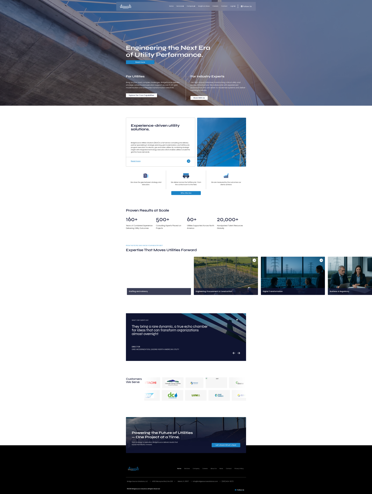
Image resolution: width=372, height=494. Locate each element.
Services (180, 6)
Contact (224, 6)
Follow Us (247, 6)
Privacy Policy (239, 468)
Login (232, 6)
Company (190, 6)
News (221, 468)
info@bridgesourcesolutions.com (205, 481)
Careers (215, 6)
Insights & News (204, 6)
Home (171, 6)
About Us (214, 468)
